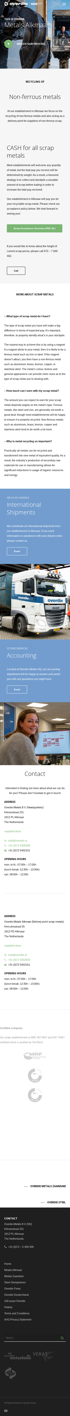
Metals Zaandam (14, 1276)
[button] (64, 4)
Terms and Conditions (16, 1313)
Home (7, 1263)
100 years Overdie (14, 1301)
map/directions (12, 831)
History (8, 1307)
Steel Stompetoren (15, 1282)
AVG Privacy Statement (17, 1319)
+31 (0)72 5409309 (19, 845)
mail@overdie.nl (17, 840)
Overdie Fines (12, 1288)
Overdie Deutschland (16, 1294)
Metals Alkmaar (13, 1270)
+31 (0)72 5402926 (19, 959)
